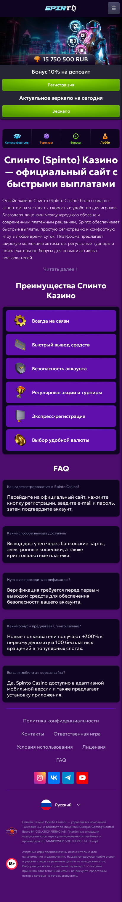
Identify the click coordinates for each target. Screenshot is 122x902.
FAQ (61, 760)
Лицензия (94, 747)
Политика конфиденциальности (61, 721)
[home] (61, 8)
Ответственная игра (77, 734)
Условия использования (45, 747)
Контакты (32, 734)
